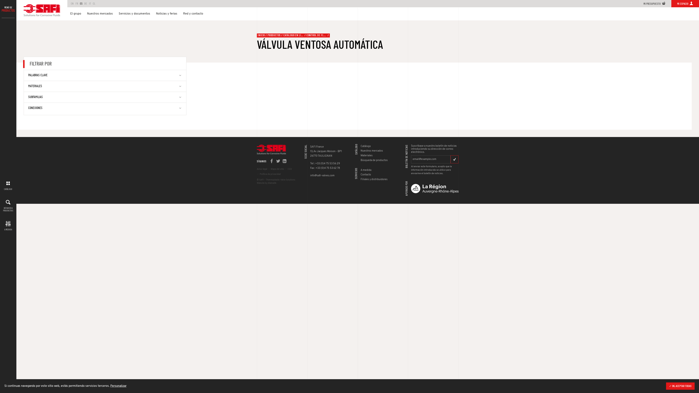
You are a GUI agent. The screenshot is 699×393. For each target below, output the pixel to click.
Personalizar (118, 386)
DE (85, 3)
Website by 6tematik (266, 183)
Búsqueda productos (8, 209)
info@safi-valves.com (322, 175)
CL (94, 3)
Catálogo (8, 189)
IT (90, 3)
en (72, 3)
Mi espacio (683, 3)
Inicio (261, 35)
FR (77, 3)
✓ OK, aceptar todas (680, 386)
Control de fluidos (317, 35)
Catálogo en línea (293, 35)
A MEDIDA (8, 230)
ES (81, 3)
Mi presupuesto (652, 3)
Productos (274, 35)
